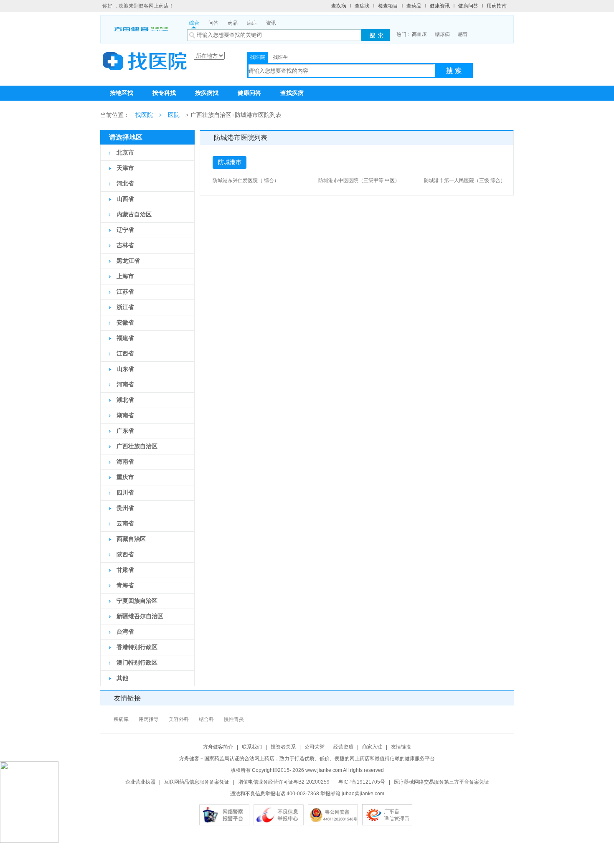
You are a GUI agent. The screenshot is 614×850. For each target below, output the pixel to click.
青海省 (125, 585)
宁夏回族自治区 (137, 601)
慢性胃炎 (234, 719)
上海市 (125, 276)
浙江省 (125, 307)
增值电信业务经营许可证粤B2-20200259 (284, 782)
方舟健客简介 (218, 747)
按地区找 (121, 93)
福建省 (125, 338)
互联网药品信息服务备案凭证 (196, 782)
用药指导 (149, 719)
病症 (252, 23)
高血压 (419, 34)
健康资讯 (440, 6)
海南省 (125, 462)
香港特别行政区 (137, 647)
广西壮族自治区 (137, 446)
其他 (122, 678)
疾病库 (121, 719)
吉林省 (125, 245)
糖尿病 (442, 34)
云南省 (125, 523)
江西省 (125, 353)
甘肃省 (125, 570)
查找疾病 (292, 93)
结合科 (206, 719)
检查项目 (388, 6)
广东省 (125, 431)
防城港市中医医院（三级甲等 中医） (359, 180)
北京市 (125, 153)
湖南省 (125, 415)
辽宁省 (125, 230)
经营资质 (343, 747)
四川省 (125, 493)
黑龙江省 (128, 261)
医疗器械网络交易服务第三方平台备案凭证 (441, 782)
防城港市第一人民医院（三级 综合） (464, 180)
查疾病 (338, 6)
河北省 (125, 183)
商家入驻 (372, 747)
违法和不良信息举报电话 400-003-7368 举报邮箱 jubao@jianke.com (307, 794)
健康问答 (468, 6)
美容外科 (179, 719)
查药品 (413, 6)
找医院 (257, 57)
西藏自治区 (131, 539)
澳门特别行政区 (137, 663)
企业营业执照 (140, 782)
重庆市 (125, 477)
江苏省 (125, 292)
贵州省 (125, 508)
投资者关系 (283, 747)
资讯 (271, 23)
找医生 (280, 57)
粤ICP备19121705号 (361, 782)
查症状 (362, 6)
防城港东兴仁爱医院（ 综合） (246, 180)
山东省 (125, 369)
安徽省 (125, 323)
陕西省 (125, 554)
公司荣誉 (314, 747)
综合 (194, 23)
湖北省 (125, 400)
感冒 (463, 34)
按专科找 (164, 93)
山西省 (125, 199)
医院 (174, 115)
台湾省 (125, 632)
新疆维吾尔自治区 (140, 616)
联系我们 (252, 747)
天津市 (125, 168)
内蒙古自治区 (134, 214)
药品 (233, 23)
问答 (213, 23)
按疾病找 (206, 93)
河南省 (125, 384)
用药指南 (497, 6)
